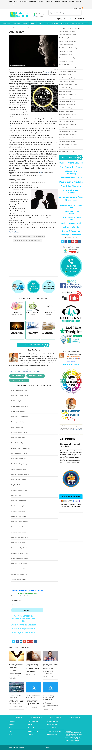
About (10, 731)
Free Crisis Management (71, 178)
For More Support (14, 232)
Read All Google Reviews (71, 364)
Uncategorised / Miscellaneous (20, 27)
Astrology (30, 724)
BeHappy (64, 23)
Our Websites (32, 1)
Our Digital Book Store (52, 721)
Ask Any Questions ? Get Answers (20, 568)
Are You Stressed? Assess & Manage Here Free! (23, 618)
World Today (49, 1)
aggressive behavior (38, 237)
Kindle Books (37, 369)
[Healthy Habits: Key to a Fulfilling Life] (33, 692)
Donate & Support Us (71, 231)
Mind (71, 23)
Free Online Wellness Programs (19, 521)
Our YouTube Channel (52, 724)
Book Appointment (35, 376)
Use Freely (64, 1)
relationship (13, 126)
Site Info (16, 1)
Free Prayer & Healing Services (19, 506)
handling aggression (20, 240)
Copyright (30, 734)
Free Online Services (33, 721)
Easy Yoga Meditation (17, 485)
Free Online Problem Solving (18, 527)
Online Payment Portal (71, 223)
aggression (17, 237)
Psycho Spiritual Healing (17, 422)
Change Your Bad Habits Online (19, 406)
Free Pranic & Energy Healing (19, 464)
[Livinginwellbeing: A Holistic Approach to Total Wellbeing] (50, 692)
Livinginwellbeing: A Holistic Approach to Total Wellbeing (49, 697)
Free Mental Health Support (18, 532)
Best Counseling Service (17, 401)
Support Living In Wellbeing (54, 731)
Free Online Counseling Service (19, 395)
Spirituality (57, 1)
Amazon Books (19, 369)
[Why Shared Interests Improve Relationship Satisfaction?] (16, 660)
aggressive (26, 237)
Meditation (55, 23)
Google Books (28, 369)
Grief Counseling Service (71, 167)
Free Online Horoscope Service (19, 553)
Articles (84, 23)
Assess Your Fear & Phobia (18, 469)
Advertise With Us (71, 227)
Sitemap (48, 747)
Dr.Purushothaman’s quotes (71, 426)
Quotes (78, 23)
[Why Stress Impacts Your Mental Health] (33, 660)
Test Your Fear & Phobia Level (71, 218)
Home (10, 1)
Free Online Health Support (18, 511)
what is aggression (35, 240)
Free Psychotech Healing (17, 427)
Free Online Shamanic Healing (19, 500)
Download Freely (32, 728)
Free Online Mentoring (71, 186)
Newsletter (12, 721)
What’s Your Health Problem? (19, 516)
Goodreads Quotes (78, 433)
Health (32, 23)
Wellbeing (24, 23)
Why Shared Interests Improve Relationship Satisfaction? (16, 666)
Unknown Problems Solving (71, 191)
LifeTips (46, 23)
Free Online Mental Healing (18, 437)
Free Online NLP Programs (18, 542)
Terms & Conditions (52, 734)
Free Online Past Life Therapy (19, 563)
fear (40, 172)
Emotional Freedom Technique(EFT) (20, 448)
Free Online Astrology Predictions (20, 547)
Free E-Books (36, 371)
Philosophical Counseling (71, 172)
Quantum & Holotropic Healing (19, 432)
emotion (48, 72)
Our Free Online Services (23, 624)
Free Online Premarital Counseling (20, 416)
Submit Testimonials (33, 731)
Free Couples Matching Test (18, 458)
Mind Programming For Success (19, 453)
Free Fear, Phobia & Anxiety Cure (20, 474)
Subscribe (27, 610)
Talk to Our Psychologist (17, 443)
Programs (11, 724)
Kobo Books (45, 369)
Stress (39, 23)
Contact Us (12, 4)
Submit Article (17, 376)
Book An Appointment (23, 628)
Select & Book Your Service (18, 579)
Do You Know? (23, 1)
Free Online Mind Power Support (19, 537)
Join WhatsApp (40, 13)
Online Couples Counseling (18, 411)
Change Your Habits (19, 380)
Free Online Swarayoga (17, 495)
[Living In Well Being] (19, 16)
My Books (11, 369)
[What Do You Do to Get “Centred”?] (50, 660)
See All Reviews (71, 362)
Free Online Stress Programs (19, 479)
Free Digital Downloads (23, 632)
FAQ (10, 734)
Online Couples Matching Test (71, 206)
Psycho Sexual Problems (71, 182)
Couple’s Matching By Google (71, 212)
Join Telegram (39, 16)
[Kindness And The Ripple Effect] (16, 692)
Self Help (16, 23)
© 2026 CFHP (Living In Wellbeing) (16, 747)
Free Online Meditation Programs (19, 490)
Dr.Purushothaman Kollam (75, 429)
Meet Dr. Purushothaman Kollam (19, 574)
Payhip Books (17, 371)
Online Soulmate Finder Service (19, 558)
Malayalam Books (27, 371)
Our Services (41, 1)
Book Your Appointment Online (19, 390)
